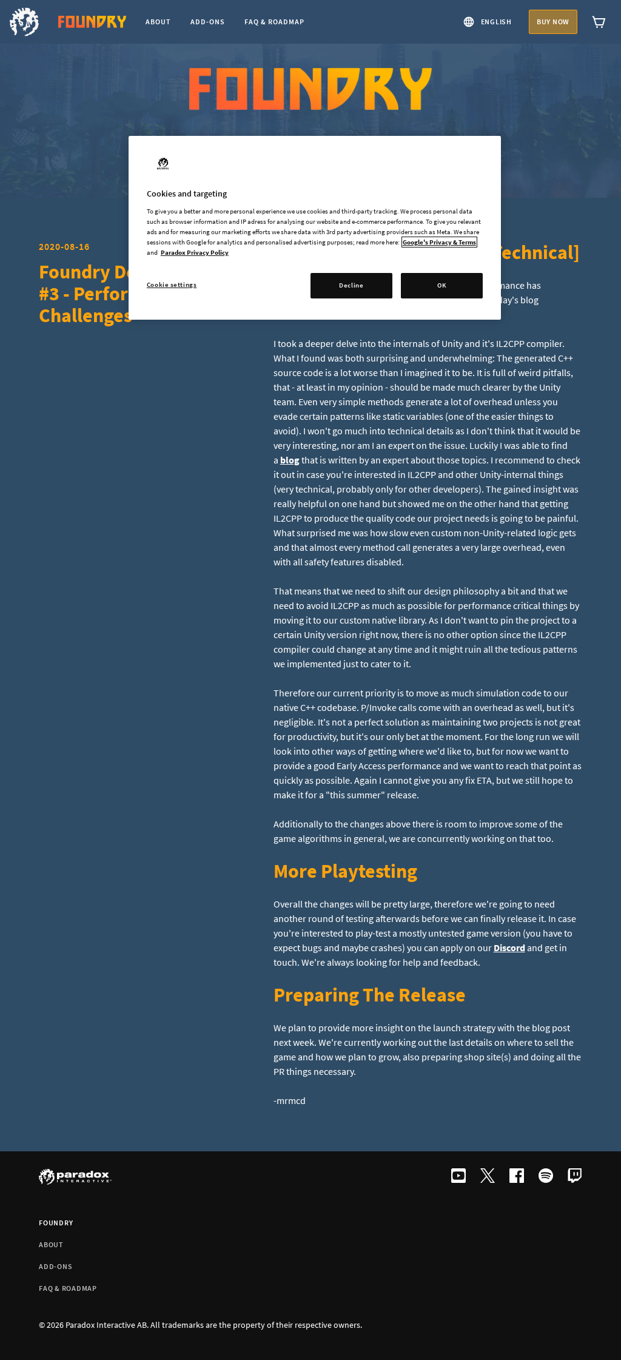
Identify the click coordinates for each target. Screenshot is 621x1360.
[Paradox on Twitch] (574, 1177)
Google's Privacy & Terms (439, 242)
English (496, 21)
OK (441, 285)
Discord (509, 947)
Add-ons (55, 1266)
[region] (315, 228)
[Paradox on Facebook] (516, 1177)
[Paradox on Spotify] (545, 1177)
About (51, 1244)
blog (290, 460)
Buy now (553, 21)
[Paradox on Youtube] (458, 1177)
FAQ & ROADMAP (68, 1288)
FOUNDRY (56, 1222)
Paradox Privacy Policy (195, 252)
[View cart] (599, 22)
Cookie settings (172, 284)
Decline (351, 285)
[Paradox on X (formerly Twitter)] (487, 1177)
